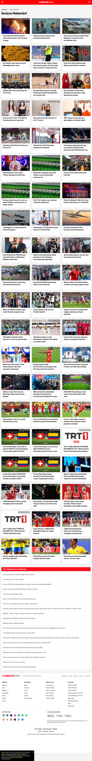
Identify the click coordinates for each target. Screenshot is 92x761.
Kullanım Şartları (72, 685)
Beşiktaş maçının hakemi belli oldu (13, 623)
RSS (69, 703)
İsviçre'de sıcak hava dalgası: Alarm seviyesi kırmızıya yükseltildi (22, 647)
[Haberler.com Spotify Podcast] (26, 715)
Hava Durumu (50, 685)
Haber (39, 731)
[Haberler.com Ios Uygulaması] (51, 716)
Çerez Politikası (72, 690)
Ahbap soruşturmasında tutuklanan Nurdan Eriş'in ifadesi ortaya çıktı (24, 657)
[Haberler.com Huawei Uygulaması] (68, 716)
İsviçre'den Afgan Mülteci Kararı (13, 594)
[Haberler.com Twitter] (11, 715)
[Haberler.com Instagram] (14, 715)
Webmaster (71, 698)
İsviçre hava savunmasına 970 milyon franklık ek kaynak (20, 589)
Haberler (4, 682)
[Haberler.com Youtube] (11, 719)
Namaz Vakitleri (50, 687)
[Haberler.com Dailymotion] (22, 719)
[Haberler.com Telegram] (18, 719)
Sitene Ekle (71, 706)
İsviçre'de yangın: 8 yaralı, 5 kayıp (13, 579)
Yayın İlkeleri (87, 676)
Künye (80, 676)
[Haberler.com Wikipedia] (7, 719)
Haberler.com (50, 682)
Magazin (4, 690)
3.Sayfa (4, 698)
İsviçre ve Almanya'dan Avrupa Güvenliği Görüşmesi (19, 599)
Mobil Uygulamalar (73, 701)
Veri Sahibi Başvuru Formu (75, 695)
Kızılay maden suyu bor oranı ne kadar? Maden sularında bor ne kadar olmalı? (27, 643)
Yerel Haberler (28, 698)
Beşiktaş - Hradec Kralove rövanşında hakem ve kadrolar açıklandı (23, 613)
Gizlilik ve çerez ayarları (33, 734)
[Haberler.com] (11, 676)
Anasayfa (4, 9)
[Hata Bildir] (42, 734)
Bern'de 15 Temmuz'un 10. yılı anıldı (14, 662)
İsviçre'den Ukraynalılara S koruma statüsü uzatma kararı (20, 604)
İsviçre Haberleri (14, 9)
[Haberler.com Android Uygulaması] (59, 716)
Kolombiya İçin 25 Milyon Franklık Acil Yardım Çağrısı (19, 618)
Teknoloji (26, 687)
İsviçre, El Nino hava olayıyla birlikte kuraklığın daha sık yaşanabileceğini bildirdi (27, 584)
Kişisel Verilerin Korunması (75, 693)
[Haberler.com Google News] (3, 715)
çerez (3, 754)
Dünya (4, 701)
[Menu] (2, 2)
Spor (3, 687)
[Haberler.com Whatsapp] (22, 715)
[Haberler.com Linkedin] (18, 715)
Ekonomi (4, 685)
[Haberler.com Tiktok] (14, 719)
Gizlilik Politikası (72, 687)
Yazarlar (26, 695)
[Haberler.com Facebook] (7, 715)
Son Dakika (5, 693)
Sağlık (25, 685)
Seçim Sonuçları (50, 690)
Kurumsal (70, 682)
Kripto (3, 695)
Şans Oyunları (50, 693)
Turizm (26, 693)
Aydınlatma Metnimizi (16, 757)
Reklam (70, 676)
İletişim (75, 676)
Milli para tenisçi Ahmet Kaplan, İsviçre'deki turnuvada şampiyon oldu (24, 652)
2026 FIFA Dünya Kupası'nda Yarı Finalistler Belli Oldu (19, 667)
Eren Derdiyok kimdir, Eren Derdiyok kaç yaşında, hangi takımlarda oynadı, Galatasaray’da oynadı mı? (34, 628)
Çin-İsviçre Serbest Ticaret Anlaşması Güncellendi (19, 574)
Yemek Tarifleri (50, 698)
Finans (26, 690)
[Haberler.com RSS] (3, 719)
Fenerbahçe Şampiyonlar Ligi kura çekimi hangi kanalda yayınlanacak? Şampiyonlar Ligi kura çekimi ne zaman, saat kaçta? (41, 638)
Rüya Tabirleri (50, 695)
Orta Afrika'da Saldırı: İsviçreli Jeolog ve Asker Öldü (19, 633)
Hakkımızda (64, 676)
